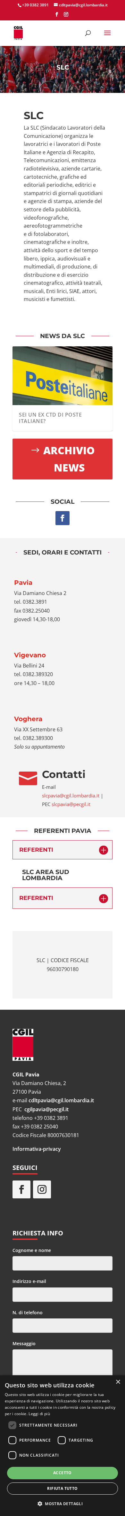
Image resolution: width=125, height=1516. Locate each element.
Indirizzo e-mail (29, 1281)
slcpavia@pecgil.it (71, 804)
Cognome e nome (32, 1250)
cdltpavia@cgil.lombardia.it (61, 1100)
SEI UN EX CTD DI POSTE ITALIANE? (50, 418)
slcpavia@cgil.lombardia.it (70, 795)
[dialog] (62, 1445)
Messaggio (24, 1343)
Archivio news (69, 458)
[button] (62, 1504)
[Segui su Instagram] (42, 1189)
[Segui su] (62, 1189)
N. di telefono (28, 1312)
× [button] (117, 1382)
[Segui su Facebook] (62, 518)
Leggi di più (39, 1413)
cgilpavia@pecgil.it (46, 1109)
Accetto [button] (62, 1472)
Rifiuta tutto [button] (62, 1488)
